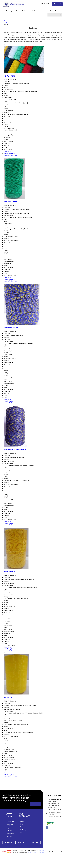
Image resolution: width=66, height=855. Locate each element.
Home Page (9, 11)
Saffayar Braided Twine (15, 449)
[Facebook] (47, 828)
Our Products (33, 11)
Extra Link (43, 11)
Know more (7, 151)
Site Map (9, 836)
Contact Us (53, 11)
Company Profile (21, 11)
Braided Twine (10, 202)
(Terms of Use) (40, 850)
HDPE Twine (9, 76)
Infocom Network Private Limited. (36, 852)
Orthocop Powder (23, 830)
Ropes (22, 821)
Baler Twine (9, 571)
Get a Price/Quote (9, 153)
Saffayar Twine (11, 327)
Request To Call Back (10, 155)
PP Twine (8, 697)
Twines (22, 827)
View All (22, 832)
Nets (21, 824)
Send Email (57, 4)
